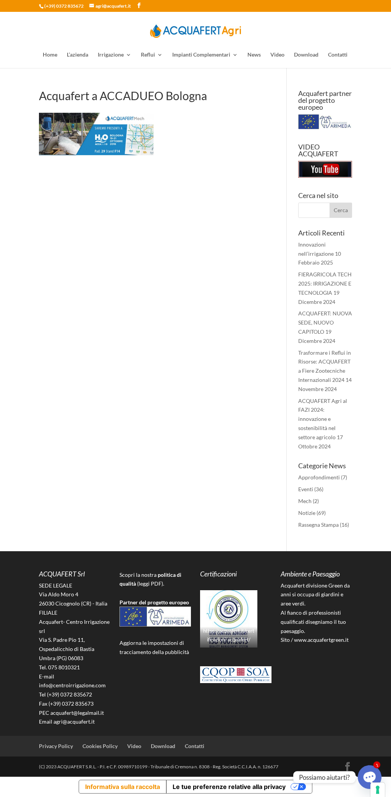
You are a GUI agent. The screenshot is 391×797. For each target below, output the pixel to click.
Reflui (148, 55)
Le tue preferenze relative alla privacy (229, 787)
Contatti (337, 55)
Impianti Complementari (201, 55)
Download (306, 55)
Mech (305, 501)
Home (50, 55)
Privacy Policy (56, 746)
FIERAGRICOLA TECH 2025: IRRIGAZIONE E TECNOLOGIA (325, 283)
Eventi (305, 489)
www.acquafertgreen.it (321, 639)
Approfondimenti (319, 477)
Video (277, 55)
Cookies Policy (100, 746)
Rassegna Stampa (318, 524)
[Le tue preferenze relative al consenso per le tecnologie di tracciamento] (377, 789)
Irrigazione (111, 55)
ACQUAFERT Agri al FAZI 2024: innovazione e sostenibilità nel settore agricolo (322, 419)
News (254, 55)
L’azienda (77, 55)
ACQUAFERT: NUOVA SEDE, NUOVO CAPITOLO (325, 322)
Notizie (306, 513)
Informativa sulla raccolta (122, 787)
